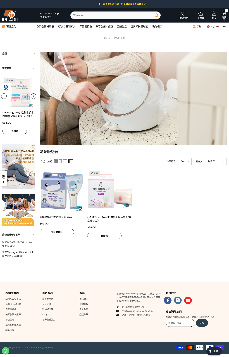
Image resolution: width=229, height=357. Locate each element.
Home (107, 38)
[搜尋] (115, 15)
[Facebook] (168, 300)
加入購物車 (56, 232)
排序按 (199, 161)
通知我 (14, 131)
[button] (4, 96)
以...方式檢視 (46, 161)
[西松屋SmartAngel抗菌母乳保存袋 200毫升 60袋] (109, 191)
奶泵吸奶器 (119, 38)
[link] (18, 166)
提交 (201, 322)
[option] (18, 107)
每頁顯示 (171, 161)
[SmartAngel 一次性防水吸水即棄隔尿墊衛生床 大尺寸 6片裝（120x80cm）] (18, 93)
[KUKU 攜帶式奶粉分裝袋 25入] (62, 191)
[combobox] (111, 15)
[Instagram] (178, 300)
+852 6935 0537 (144, 310)
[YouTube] (188, 300)
